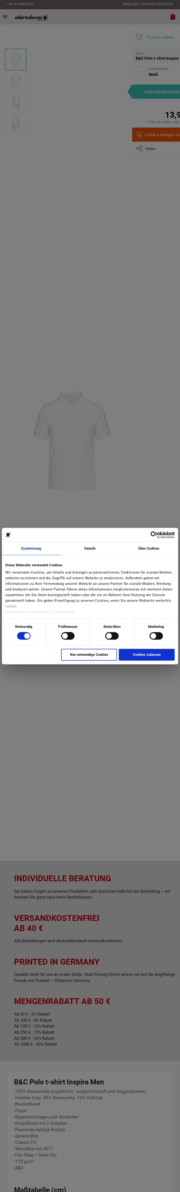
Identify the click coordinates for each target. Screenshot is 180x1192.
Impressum (40, 612)
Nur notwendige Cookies (89, 654)
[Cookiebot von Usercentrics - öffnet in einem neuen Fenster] (154, 534)
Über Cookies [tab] (148, 548)
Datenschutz (64, 612)
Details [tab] (90, 548)
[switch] (68, 636)
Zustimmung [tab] (31, 548)
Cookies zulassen (147, 654)
